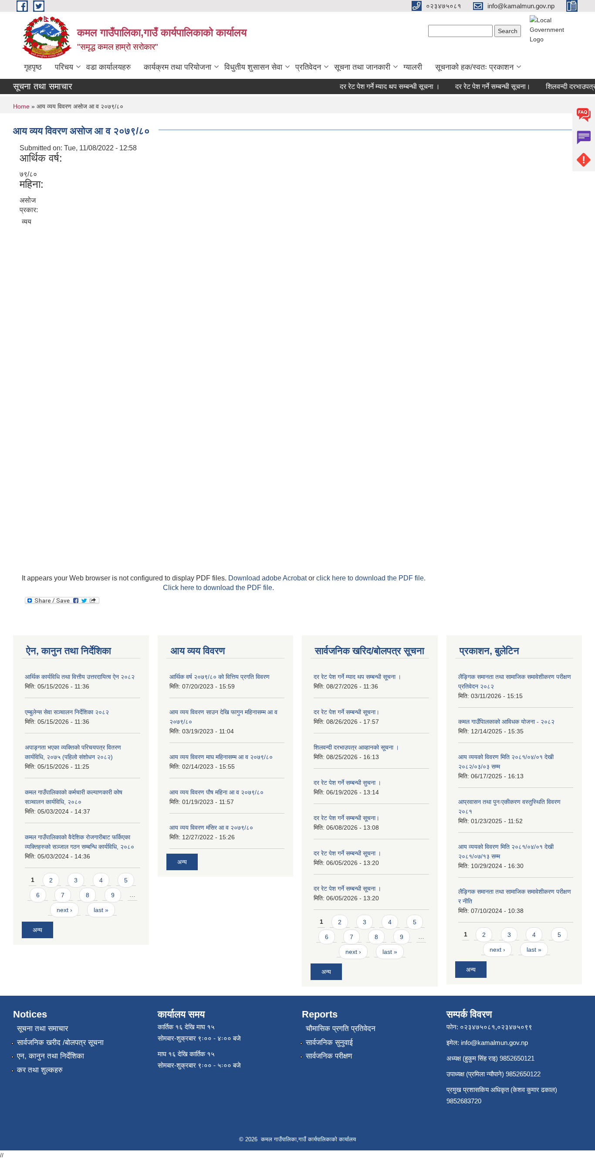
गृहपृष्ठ (33, 67)
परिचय (64, 67)
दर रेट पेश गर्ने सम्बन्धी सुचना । (347, 782)
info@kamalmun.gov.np (494, 1042)
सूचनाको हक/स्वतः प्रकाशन (474, 67)
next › (64, 909)
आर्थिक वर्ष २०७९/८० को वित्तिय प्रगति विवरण (219, 676)
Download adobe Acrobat (268, 578)
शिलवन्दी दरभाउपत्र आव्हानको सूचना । (356, 747)
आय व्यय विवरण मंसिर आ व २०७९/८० (211, 827)
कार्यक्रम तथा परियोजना (177, 67)
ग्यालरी (412, 67)
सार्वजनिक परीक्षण (329, 1056)
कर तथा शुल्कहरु (40, 1070)
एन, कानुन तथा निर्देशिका (50, 1056)
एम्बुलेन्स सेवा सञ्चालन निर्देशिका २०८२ (67, 712)
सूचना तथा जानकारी (362, 67)
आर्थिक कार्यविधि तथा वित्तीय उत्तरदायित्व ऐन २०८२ (80, 676)
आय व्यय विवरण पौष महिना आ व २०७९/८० (216, 792)
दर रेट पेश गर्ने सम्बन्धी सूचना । (347, 853)
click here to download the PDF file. (371, 578)
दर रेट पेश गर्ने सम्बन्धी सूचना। (484, 86)
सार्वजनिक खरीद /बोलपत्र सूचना (60, 1042)
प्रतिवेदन (308, 67)
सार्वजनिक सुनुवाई (329, 1042)
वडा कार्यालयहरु (108, 67)
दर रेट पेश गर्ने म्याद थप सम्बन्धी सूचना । (381, 86)
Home (21, 106)
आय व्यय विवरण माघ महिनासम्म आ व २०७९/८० (221, 756)
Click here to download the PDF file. (218, 587)
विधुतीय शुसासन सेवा (253, 67)
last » (101, 909)
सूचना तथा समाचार (42, 1028)
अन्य (37, 929)
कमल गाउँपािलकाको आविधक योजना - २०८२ (506, 721)
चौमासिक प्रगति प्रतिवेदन (340, 1028)
